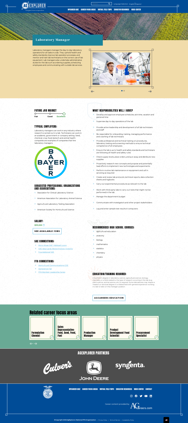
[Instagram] (131, 396)
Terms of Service (115, 420)
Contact (149, 389)
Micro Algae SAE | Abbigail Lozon (52, 245)
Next (150, 91)
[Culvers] (57, 367)
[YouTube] (145, 396)
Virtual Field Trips (105, 9)
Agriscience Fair (45, 269)
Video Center (136, 9)
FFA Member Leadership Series (51, 272)
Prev (93, 91)
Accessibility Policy (128, 420)
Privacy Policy (102, 420)
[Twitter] (141, 396)
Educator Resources (121, 9)
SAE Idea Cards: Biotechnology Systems (55, 249)
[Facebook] (136, 396)
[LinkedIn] (151, 396)
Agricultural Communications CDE (53, 265)
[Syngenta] (130, 365)
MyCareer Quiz (73, 9)
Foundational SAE (46, 252)
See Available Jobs (47, 231)
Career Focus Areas (88, 9)
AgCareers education (109, 298)
